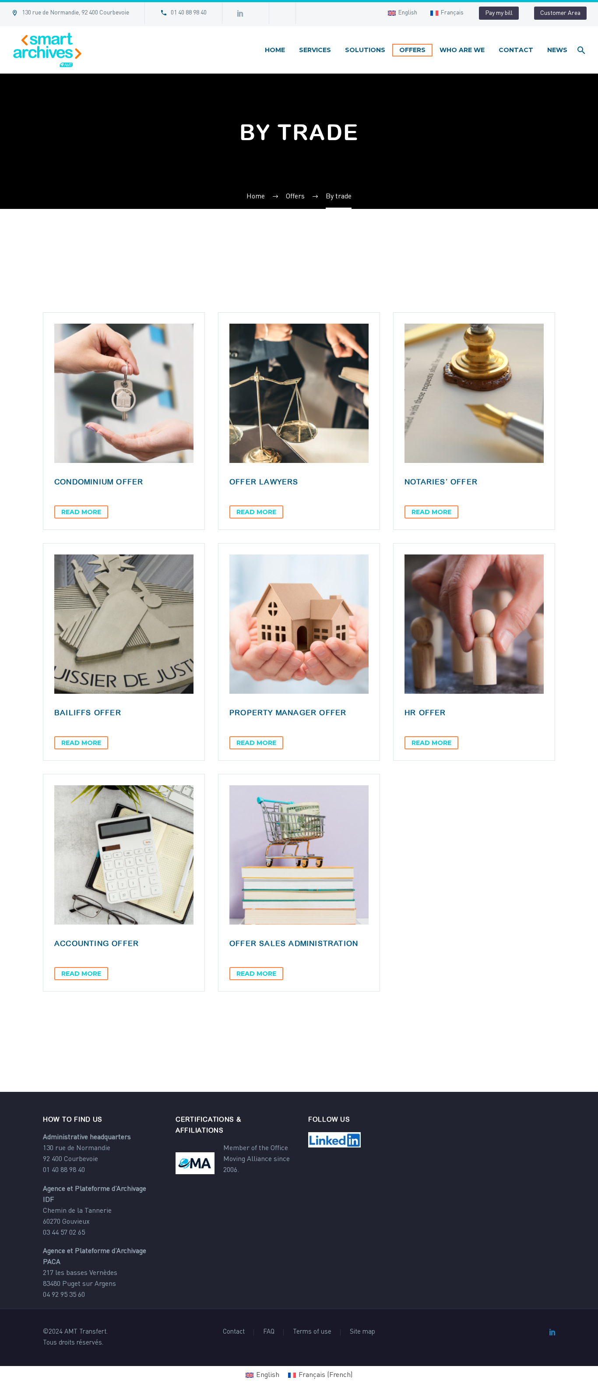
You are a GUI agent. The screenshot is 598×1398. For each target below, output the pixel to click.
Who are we (462, 50)
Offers (412, 50)
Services (315, 50)
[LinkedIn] (552, 1331)
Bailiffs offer (87, 712)
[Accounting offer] (123, 855)
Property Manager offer (287, 712)
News (557, 50)
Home (275, 50)
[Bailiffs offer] (123, 624)
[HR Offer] (474, 624)
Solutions (365, 50)
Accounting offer (96, 943)
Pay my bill (499, 13)
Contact (516, 50)
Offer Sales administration (293, 943)
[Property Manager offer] (299, 624)
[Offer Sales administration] (299, 855)
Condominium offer (98, 481)
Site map (362, 1332)
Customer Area (560, 13)
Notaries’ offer (441, 481)
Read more (81, 512)
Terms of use (312, 1332)
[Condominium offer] (123, 393)
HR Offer (425, 712)
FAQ (268, 1332)
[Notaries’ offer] (474, 393)
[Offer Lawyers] (299, 393)
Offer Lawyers (264, 481)
